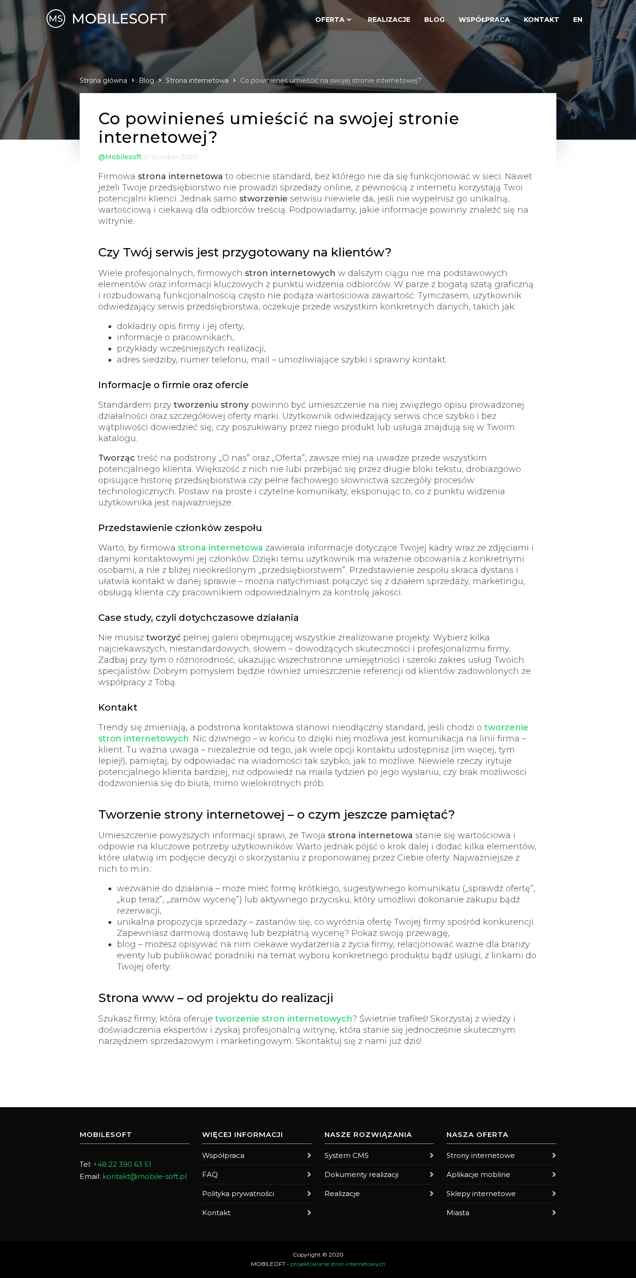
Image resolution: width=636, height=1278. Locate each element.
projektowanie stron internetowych (338, 1263)
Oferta (330, 19)
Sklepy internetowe (481, 1193)
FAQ (210, 1174)
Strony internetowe (481, 1155)
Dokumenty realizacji (362, 1174)
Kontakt (541, 19)
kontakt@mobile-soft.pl (144, 1176)
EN (577, 19)
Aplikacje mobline (478, 1174)
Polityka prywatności (238, 1193)
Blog (434, 19)
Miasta (458, 1212)
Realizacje (389, 19)
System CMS (347, 1155)
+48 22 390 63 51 (122, 1164)
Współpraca (484, 19)
